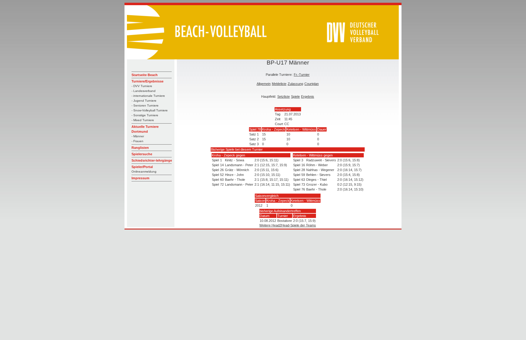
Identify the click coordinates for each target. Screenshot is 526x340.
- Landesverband (144, 91)
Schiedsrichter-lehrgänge (152, 160)
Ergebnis (307, 96)
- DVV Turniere (142, 86)
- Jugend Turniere (144, 100)
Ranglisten (140, 147)
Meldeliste (279, 84)
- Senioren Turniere (145, 105)
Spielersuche (142, 154)
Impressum (140, 178)
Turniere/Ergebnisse (147, 81)
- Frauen (137, 141)
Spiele (295, 96)
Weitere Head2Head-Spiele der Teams (287, 225)
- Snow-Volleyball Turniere (150, 110)
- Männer (138, 136)
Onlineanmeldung (144, 171)
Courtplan (311, 84)
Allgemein (264, 84)
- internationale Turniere (148, 95)
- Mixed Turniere (143, 120)
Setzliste (283, 96)
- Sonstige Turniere (145, 115)
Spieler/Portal (142, 167)
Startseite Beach (145, 75)
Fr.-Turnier (302, 74)
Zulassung (295, 84)
